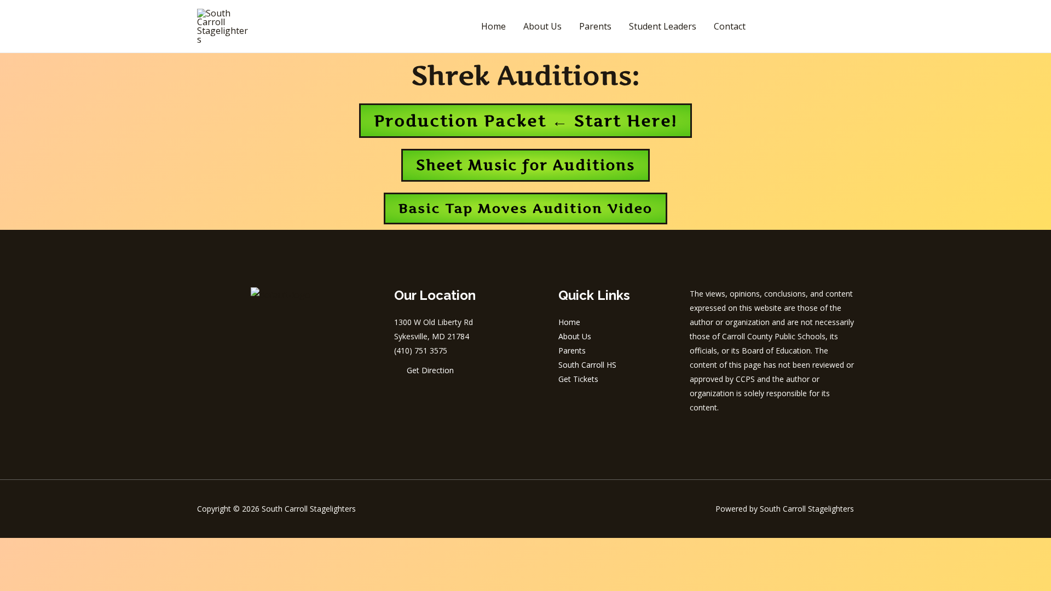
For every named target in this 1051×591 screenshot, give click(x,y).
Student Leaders (662, 26)
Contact (730, 26)
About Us (542, 26)
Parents (595, 26)
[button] (809, 26)
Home (493, 26)
